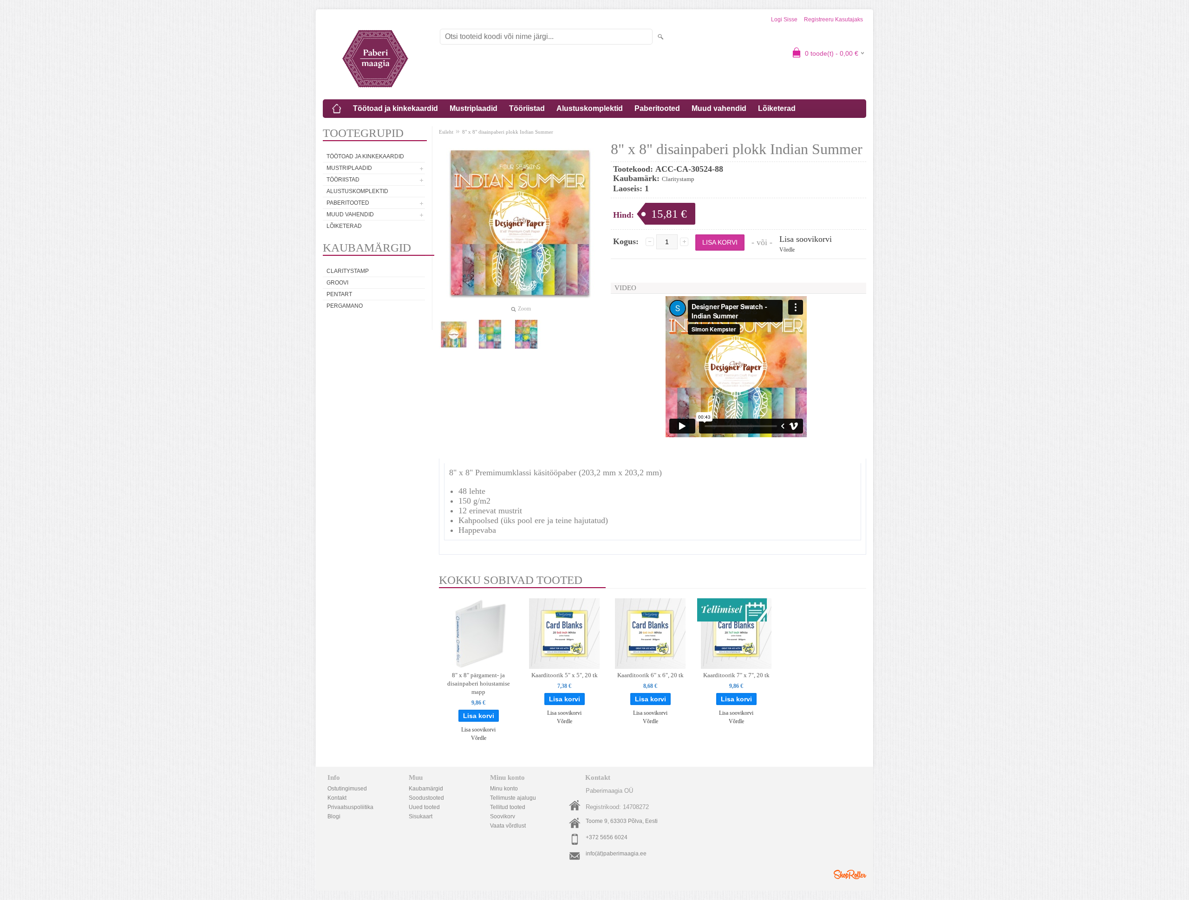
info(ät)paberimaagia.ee (616, 853)
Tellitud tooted (507, 807)
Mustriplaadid (473, 108)
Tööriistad (527, 108)
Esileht (446, 132)
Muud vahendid (719, 108)
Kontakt (336, 798)
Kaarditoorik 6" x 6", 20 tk (650, 675)
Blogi (333, 816)
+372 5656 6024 (606, 837)
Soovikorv (502, 816)
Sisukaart (420, 816)
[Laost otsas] (736, 633)
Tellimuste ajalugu (513, 798)
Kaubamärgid (426, 788)
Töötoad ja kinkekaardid (395, 108)
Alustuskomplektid (589, 108)
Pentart (339, 294)
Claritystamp (348, 271)
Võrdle (787, 249)
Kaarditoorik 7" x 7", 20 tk (736, 675)
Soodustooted (426, 798)
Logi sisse (784, 19)
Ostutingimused (347, 788)
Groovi (337, 282)
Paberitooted (657, 108)
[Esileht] (336, 108)
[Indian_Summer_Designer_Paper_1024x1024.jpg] (454, 334)
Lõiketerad (777, 108)
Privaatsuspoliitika (350, 807)
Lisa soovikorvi (805, 239)
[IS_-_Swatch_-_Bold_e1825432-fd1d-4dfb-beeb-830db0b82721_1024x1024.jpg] (526, 334)
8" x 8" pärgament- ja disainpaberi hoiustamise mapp (478, 683)
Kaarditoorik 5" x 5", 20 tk (564, 675)
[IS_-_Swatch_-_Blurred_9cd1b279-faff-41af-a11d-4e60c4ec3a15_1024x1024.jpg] (490, 334)
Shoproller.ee (850, 874)
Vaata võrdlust (508, 825)
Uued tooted (424, 807)
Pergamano (345, 306)
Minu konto (504, 788)
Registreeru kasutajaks (833, 19)
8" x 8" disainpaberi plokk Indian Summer (507, 132)
